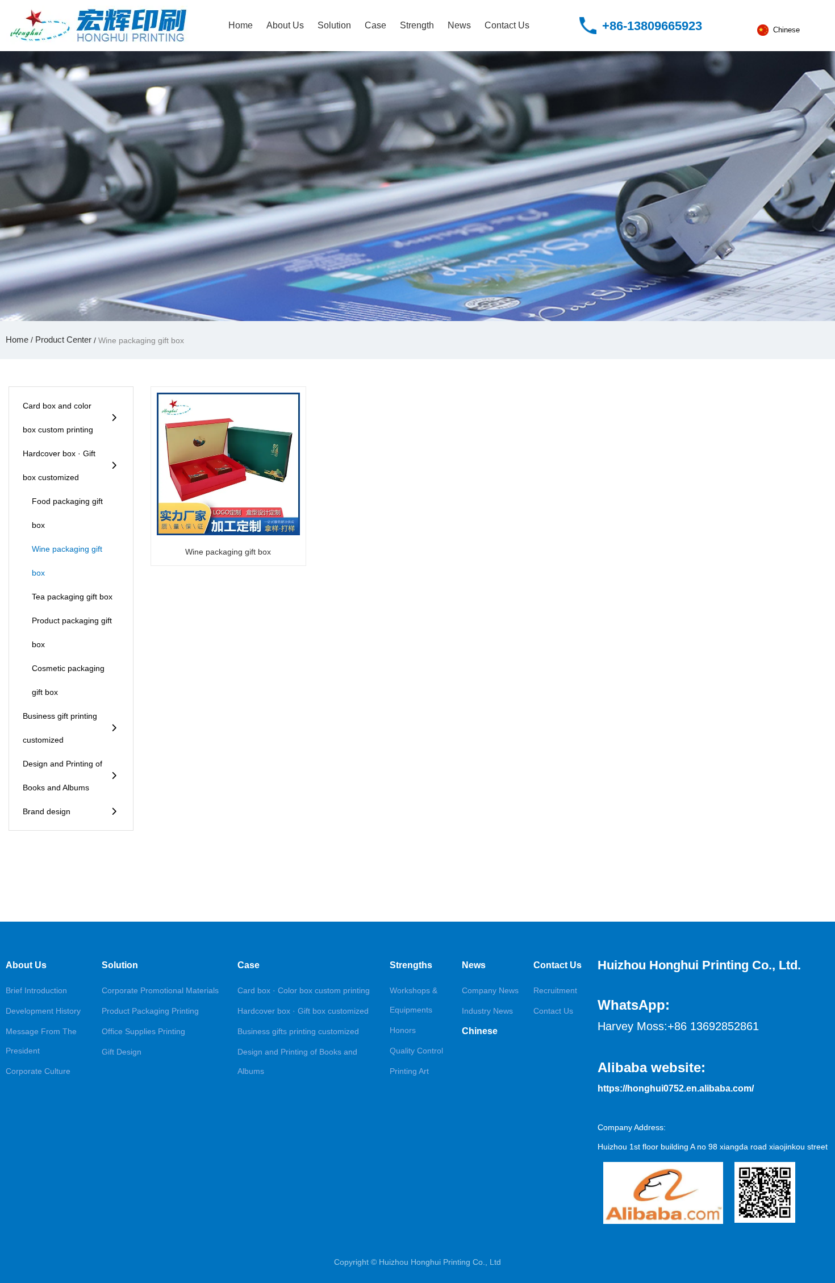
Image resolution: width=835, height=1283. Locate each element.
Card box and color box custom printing (58, 417)
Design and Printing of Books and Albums (62, 775)
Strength (417, 25)
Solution (334, 25)
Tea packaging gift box (72, 596)
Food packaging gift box (67, 513)
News (459, 25)
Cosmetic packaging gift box (68, 680)
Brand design (46, 811)
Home (240, 25)
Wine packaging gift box (67, 560)
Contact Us (507, 25)
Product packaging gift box (72, 632)
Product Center (63, 339)
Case (375, 25)
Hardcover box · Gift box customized (59, 465)
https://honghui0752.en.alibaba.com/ (676, 1088)
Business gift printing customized (60, 727)
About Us (285, 25)
